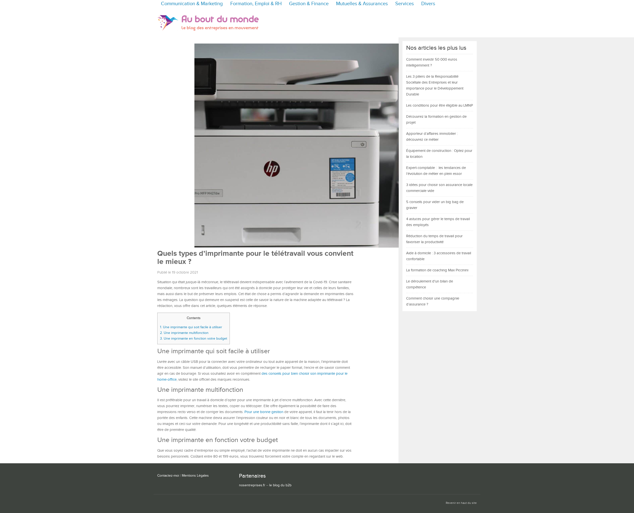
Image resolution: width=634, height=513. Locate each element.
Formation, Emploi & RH (256, 4)
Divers (428, 4)
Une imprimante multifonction (184, 333)
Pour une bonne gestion (263, 412)
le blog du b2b (280, 485)
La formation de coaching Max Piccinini (437, 270)
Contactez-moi (168, 476)
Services (404, 4)
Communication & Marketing (192, 4)
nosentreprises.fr (252, 485)
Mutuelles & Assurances (362, 4)
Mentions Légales (195, 476)
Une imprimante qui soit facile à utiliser (191, 327)
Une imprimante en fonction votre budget (193, 338)
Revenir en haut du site (461, 503)
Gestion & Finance (309, 4)
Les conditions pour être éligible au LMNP (439, 105)
